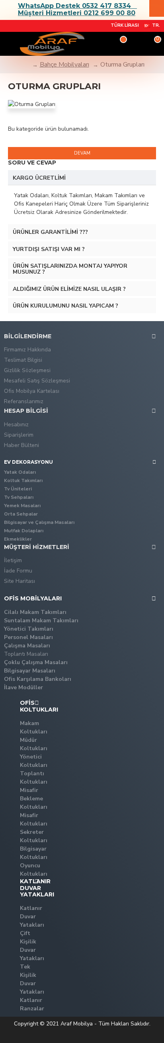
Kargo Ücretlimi (39, 178)
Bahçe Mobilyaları (64, 64)
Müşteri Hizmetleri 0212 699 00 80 (76, 13)
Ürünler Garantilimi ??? (50, 232)
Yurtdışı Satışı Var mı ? (49, 249)
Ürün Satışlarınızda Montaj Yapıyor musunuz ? (70, 269)
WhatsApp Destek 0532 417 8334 (74, 6)
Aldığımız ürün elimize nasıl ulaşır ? (69, 289)
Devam (82, 153)
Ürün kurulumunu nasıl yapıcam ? (65, 306)
